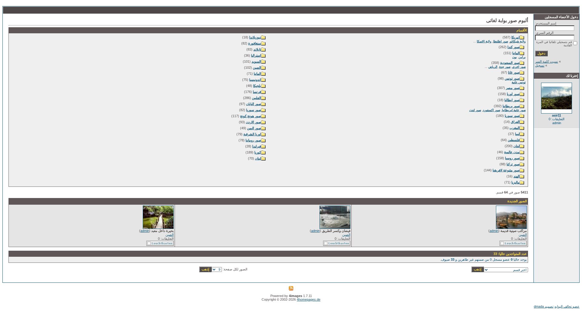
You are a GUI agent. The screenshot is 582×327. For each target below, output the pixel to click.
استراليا (256, 55)
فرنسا (257, 92)
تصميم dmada (544, 306)
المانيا (516, 53)
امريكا (515, 37)
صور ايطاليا (512, 100)
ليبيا (517, 134)
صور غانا (514, 72)
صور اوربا (513, 94)
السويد (256, 61)
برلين (522, 57)
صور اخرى (519, 66)
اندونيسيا (255, 79)
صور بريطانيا (511, 106)
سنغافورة (254, 43)
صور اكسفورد (491, 110)
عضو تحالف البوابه (567, 306)
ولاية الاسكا (484, 41)
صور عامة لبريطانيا (514, 110)
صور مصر (513, 88)
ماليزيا (515, 182)
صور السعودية (510, 62)
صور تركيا (513, 164)
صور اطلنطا (500, 41)
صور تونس (512, 78)
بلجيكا (257, 86)
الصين (257, 67)
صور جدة (504, 66)
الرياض (492, 66)
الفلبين (256, 98)
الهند (516, 176)
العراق (515, 122)
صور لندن (475, 110)
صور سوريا (512, 115)
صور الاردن (253, 122)
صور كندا (513, 47)
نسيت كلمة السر (546, 61)
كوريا (257, 152)
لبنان (516, 146)
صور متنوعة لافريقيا (506, 170)
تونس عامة (519, 82)
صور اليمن (254, 128)
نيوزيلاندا (255, 37)
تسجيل (539, 65)
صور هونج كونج (250, 116)
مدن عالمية (512, 152)
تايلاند (257, 49)
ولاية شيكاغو (518, 41)
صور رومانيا (253, 140)
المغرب (515, 128)
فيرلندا (256, 146)
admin (494, 231)
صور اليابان (253, 104)
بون (514, 57)
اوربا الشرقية (252, 134)
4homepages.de (308, 299)
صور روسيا (512, 158)
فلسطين (514, 140)
